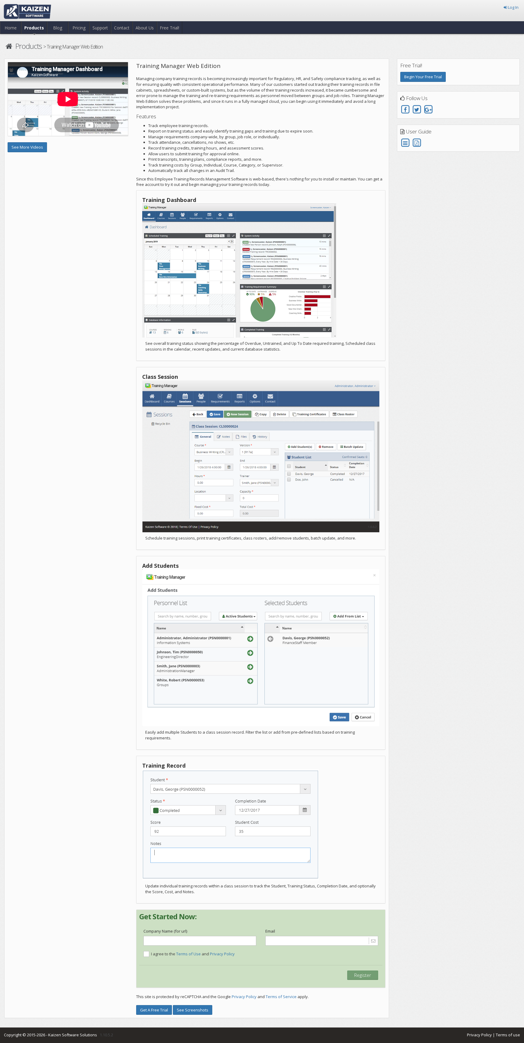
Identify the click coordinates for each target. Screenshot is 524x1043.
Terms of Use (188, 954)
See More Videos (27, 147)
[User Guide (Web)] (405, 142)
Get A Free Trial (154, 1010)
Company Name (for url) (165, 931)
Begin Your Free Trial (423, 76)
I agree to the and (193, 954)
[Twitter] (416, 109)
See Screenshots (192, 1010)
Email (270, 931)
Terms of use (508, 1035)
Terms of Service (281, 996)
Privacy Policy (222, 954)
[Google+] (428, 109)
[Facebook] (405, 109)
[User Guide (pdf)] (416, 142)
